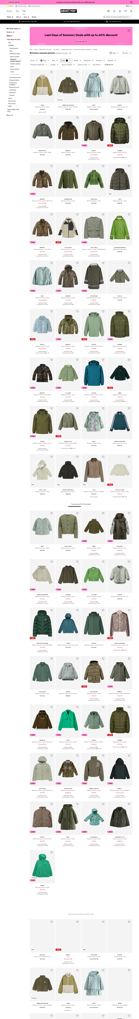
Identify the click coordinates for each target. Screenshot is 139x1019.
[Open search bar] (104, 17)
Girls (35, 49)
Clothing (56, 49)
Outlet (11, 6)
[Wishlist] (125, 11)
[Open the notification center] (120, 11)
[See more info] (42, 112)
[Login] (114, 11)
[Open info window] (131, 2)
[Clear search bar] (131, 17)
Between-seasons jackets (82, 49)
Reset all (110, 64)
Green (95, 49)
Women (9, 11)
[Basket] (131, 11)
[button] (114, 53)
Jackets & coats (66, 49)
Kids (23, 11)
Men (17, 11)
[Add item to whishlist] (51, 72)
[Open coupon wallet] (108, 11)
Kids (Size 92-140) (45, 49)
